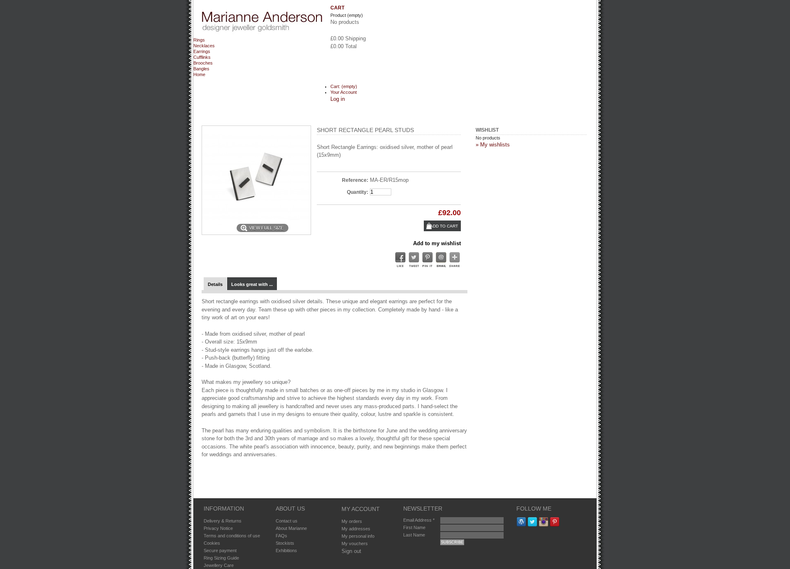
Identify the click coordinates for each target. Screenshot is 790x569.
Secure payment (220, 550)
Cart (337, 8)
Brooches (203, 62)
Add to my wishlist (437, 243)
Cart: (343, 86)
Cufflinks (202, 57)
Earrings (201, 51)
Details (215, 284)
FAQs (281, 535)
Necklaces (204, 45)
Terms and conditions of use (232, 535)
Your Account (343, 92)
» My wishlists (493, 145)
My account (361, 509)
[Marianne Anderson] (262, 24)
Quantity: (357, 192)
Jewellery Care (219, 565)
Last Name (414, 534)
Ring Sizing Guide (221, 557)
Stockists (285, 543)
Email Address (418, 520)
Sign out (351, 551)
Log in (337, 99)
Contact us (286, 520)
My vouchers (355, 543)
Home (199, 74)
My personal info (358, 536)
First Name (414, 527)
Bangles (201, 68)
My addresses (356, 528)
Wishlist (487, 130)
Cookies (212, 543)
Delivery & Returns (223, 520)
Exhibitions (286, 550)
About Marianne (291, 528)
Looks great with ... (252, 284)
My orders (352, 521)
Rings (199, 39)
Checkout (346, 63)
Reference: (355, 180)
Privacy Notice (218, 528)
